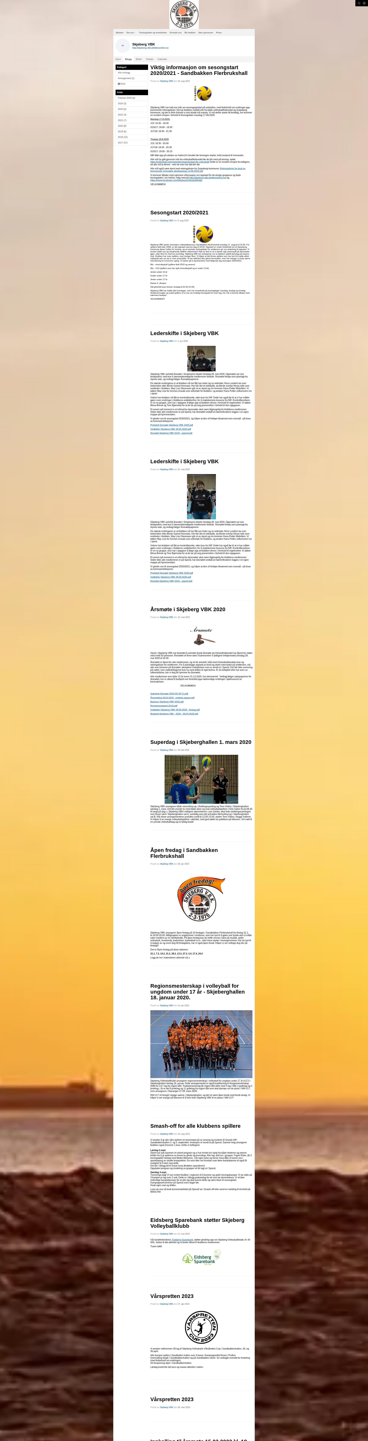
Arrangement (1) (126, 78)
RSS (122, 84)
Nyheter (119, 32)
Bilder (139, 59)
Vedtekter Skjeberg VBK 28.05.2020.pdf (170, 429)
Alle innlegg (124, 72)
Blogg (128, 59)
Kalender (162, 59)
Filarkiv (150, 59)
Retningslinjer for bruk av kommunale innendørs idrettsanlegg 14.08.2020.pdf (197, 169)
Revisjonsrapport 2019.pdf (163, 706)
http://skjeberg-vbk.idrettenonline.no (150, 48)
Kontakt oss (176, 32)
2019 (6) (122, 131)
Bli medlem (190, 32)
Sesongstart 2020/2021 (179, 213)
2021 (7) (122, 120)
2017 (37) (123, 142)
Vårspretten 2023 (172, 1296)
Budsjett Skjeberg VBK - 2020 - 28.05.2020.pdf (174, 714)
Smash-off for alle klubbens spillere (195, 1126)
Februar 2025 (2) (126, 98)
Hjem (118, 59)
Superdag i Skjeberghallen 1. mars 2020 (200, 742)
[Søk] (359, 3)
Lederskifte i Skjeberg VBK (184, 333)
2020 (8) (122, 126)
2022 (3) (122, 115)
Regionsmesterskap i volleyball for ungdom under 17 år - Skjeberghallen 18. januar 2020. (197, 991)
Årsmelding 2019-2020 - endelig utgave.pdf (172, 698)
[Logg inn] (364, 3)
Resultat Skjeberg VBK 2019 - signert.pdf (171, 433)
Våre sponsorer (205, 32)
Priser (219, 32)
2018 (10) (123, 137)
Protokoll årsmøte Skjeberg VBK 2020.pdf (171, 425)
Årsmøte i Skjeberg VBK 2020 (187, 609)
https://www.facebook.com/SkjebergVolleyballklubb (176, 180)
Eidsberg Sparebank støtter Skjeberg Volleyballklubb (197, 1223)
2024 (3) (122, 103)
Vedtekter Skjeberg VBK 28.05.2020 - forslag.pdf (175, 710)
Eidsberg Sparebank (182, 1240)
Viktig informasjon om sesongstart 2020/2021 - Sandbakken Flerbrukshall (199, 70)
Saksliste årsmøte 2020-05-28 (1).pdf (169, 694)
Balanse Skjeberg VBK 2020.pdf (166, 702)
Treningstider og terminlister (153, 32)
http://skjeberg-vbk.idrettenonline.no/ (207, 178)
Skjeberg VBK (166, 81)
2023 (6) (122, 109)
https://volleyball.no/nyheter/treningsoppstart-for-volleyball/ (179, 162)
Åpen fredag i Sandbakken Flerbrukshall (184, 853)
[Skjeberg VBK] (184, 14)
